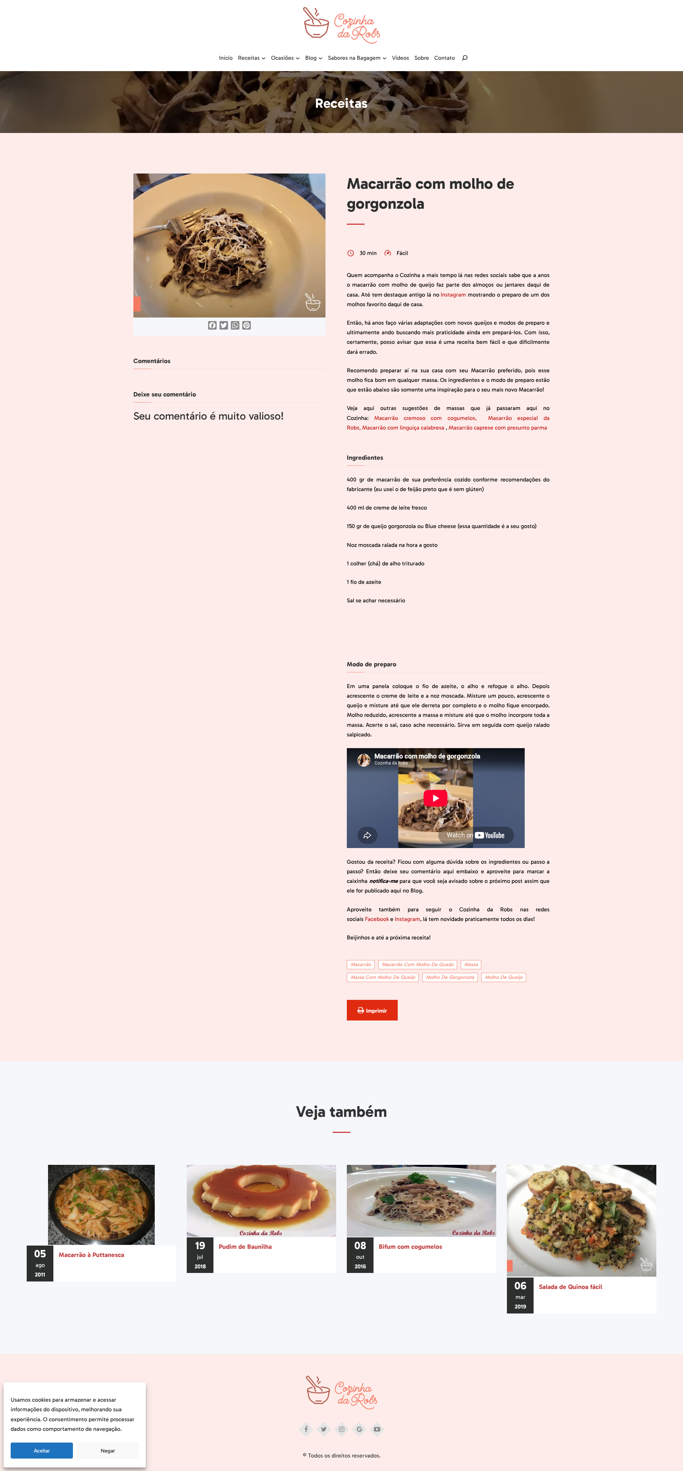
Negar (108, 1451)
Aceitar (42, 1451)
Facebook (377, 919)
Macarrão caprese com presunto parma (498, 427)
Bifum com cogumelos (410, 1247)
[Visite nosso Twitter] (323, 1429)
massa (471, 964)
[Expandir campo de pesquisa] (464, 57)
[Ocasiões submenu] (298, 58)
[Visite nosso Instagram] (341, 1429)
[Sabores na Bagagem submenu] (384, 58)
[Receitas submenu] (263, 58)
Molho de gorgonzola (450, 977)
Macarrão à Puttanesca (91, 1255)
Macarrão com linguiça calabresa (403, 427)
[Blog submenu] (320, 58)
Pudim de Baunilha (245, 1247)
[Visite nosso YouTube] (377, 1429)
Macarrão (360, 964)
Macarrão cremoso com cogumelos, (428, 418)
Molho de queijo (504, 977)
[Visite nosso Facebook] (305, 1429)
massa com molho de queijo (382, 977)
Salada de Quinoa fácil (570, 1287)
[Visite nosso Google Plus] (359, 1429)
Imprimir (376, 1010)
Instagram (453, 294)
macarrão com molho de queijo (418, 964)
